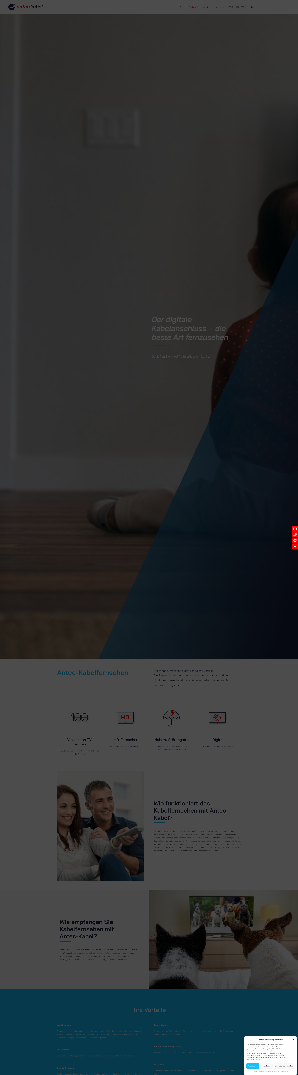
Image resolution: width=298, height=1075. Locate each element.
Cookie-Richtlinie (258, 1071)
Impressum (284, 1071)
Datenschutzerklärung (272, 1071)
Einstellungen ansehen (284, 1066)
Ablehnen (266, 1066)
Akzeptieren (253, 1066)
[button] (293, 1040)
